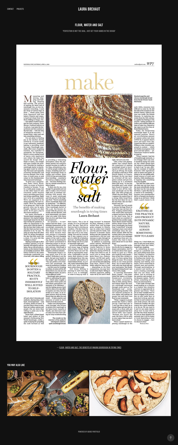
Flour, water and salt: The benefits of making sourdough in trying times (90, 347)
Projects (20, 9)
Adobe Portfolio (93, 432)
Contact (10, 9)
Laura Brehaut (89, 9)
